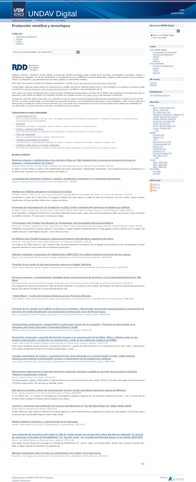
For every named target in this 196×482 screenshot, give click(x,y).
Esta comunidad (159, 38)
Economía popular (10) (162, 153)
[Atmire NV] (176, 479)
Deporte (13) (158, 146)
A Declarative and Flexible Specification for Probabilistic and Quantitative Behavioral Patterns (62, 223)
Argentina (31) (158, 135)
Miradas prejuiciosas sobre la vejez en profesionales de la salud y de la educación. (56, 453)
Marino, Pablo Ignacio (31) (164, 108)
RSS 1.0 (156, 184)
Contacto (15, 480)
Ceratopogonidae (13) (161, 144)
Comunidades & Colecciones (165, 52)
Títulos (19, 41)
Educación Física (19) (162, 142)
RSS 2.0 (156, 187)
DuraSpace (48, 478)
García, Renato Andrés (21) (164, 126)
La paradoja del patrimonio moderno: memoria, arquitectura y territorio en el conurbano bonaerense (66, 179)
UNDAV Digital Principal (22, 20)
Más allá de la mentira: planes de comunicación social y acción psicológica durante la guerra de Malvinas (69, 390)
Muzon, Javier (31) (160, 110)
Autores (19, 39)
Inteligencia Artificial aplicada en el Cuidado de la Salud (42, 191)
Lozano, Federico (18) (162, 128)
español (174, 13)
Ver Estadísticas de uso (160, 95)
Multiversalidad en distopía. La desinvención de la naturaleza (45, 421)
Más (143, 463)
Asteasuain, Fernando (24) (164, 121)
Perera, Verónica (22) (161, 124)
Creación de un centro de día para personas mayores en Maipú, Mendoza (51, 264)
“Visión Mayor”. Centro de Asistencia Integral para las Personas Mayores (51, 296)
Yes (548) (157, 171)
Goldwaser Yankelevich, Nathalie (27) (168, 115)
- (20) (155, 140)
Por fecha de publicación (26, 37)
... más (156, 130)
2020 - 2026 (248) (160, 162)
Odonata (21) (158, 137)
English (181, 13)
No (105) (156, 174)
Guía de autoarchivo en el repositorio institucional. (95, 83)
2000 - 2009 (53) (159, 167)
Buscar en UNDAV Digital (163, 35)
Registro (153, 85)
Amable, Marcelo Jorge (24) (164, 119)
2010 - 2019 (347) (160, 165)
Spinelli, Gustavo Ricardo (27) (165, 117)
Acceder (153, 83)
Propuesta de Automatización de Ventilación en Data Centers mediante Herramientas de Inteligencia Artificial (71, 207)
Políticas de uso (92, 95)
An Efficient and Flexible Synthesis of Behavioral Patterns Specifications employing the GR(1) (62, 239)
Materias (19, 43)
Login (182, 10)
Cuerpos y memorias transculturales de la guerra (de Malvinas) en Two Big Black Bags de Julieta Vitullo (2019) (71, 406)
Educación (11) (159, 151)
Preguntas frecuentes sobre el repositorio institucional (45, 89)
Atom (155, 190)
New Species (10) (160, 155)
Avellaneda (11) (159, 149)
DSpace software (18, 478)
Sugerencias (25, 480)
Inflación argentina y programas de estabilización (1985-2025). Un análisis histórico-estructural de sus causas (71, 254)
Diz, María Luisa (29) (161, 112)
